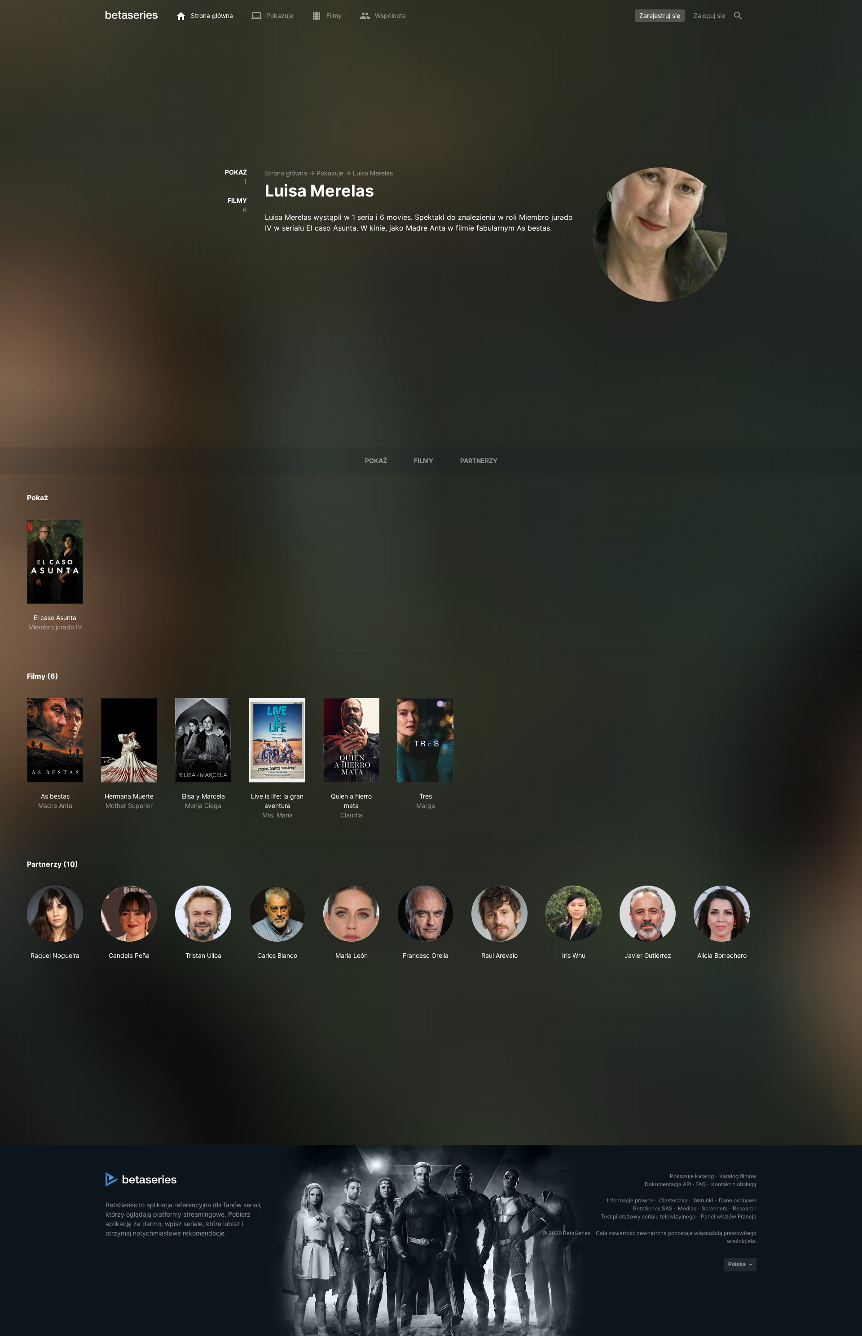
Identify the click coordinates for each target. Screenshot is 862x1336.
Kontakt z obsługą (733, 1184)
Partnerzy (478, 460)
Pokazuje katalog (692, 1176)
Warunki (703, 1200)
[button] (55, 923)
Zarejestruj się (659, 15)
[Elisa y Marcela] (203, 740)
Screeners (714, 1208)
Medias (687, 1208)
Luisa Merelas (373, 173)
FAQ (700, 1184)
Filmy (423, 460)
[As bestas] (55, 740)
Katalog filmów (737, 1176)
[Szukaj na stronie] (738, 15)
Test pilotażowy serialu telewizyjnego (648, 1216)
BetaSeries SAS (653, 1208)
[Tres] (425, 740)
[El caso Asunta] (55, 562)
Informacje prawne (630, 1200)
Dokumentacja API (668, 1184)
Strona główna (286, 173)
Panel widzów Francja (728, 1216)
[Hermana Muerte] (129, 740)
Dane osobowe (737, 1200)
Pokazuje (330, 173)
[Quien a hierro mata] (351, 740)
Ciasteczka (673, 1200)
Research (744, 1208)
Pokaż (376, 460)
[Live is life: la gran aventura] (277, 740)
